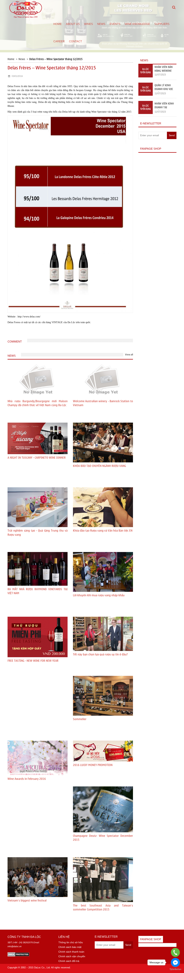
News (101, 23)
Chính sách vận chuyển (71, 956)
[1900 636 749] (175, 952)
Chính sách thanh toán (71, 951)
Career (59, 41)
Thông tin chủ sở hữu (70, 942)
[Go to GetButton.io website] (175, 969)
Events (115, 23)
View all (129, 355)
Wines (88, 23)
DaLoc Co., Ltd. (42, 967)
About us (73, 23)
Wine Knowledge (137, 23)
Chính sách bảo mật (69, 947)
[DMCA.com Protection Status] (18, 954)
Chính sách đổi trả (68, 961)
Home (57, 23)
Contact (75, 41)
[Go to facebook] (175, 962)
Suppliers (161, 23)
